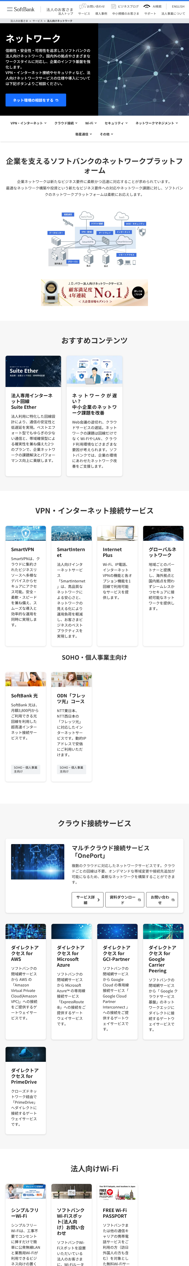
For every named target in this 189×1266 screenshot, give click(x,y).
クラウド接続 (64, 123)
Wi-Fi (89, 123)
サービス (37, 21)
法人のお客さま (60, 9)
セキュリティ (114, 123)
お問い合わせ (160, 899)
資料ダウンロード (123, 899)
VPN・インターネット (27, 123)
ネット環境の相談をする (33, 100)
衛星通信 (81, 134)
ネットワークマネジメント (155, 123)
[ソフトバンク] (21, 9)
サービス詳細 (85, 899)
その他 (104, 134)
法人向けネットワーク (59, 21)
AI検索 (157, 6)
